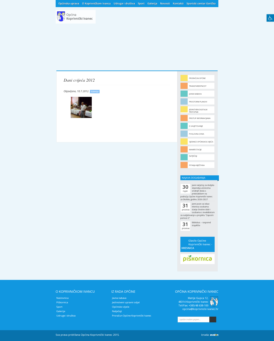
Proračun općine (197, 78)
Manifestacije (195, 149)
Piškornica (62, 302)
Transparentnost (197, 86)
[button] (270, 18)
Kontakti (178, 3)
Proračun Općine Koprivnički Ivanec (131, 315)
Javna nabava (195, 94)
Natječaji (193, 156)
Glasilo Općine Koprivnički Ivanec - (196, 244)
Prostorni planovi (198, 102)
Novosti (165, 3)
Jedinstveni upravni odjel (126, 302)
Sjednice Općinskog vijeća (201, 142)
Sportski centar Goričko (201, 3)
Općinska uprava (68, 3)
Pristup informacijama (199, 118)
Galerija (152, 3)
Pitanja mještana (197, 165)
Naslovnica (62, 298)
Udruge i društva (124, 3)
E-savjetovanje (196, 126)
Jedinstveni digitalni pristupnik (198, 110)
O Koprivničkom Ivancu (96, 3)
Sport (141, 3)
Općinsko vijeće (120, 306)
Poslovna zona (196, 134)
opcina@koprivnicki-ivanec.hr (200, 309)
